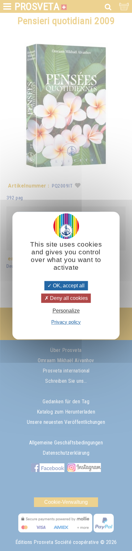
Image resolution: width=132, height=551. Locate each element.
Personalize (66, 311)
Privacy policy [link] (66, 322)
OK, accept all (68, 285)
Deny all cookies (68, 298)
